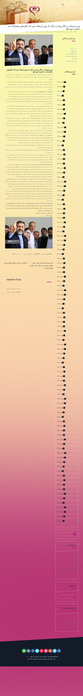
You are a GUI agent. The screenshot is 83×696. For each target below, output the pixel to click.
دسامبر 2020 (60, 385)
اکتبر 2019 (60, 448)
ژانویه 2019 (60, 489)
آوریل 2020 (60, 421)
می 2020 (59, 416)
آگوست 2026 (60, 82)
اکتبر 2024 (60, 177)
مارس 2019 (60, 480)
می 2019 (59, 471)
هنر (10, 292)
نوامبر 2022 (60, 281)
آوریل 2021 (60, 367)
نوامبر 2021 (60, 335)
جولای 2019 (60, 462)
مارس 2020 (60, 426)
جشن (17, 288)
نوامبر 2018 (60, 498)
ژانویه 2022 (60, 326)
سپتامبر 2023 (60, 236)
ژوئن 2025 (60, 141)
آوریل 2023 (60, 258)
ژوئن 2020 (60, 412)
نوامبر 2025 (60, 118)
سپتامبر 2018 (60, 507)
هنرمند (7, 292)
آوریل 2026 (60, 100)
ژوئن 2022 (60, 303)
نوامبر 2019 (60, 444)
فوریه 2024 (60, 213)
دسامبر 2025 (60, 113)
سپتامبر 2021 (60, 344)
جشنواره (14, 288)
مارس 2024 (60, 208)
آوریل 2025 (60, 150)
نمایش (13, 292)
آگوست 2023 (60, 240)
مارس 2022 (60, 317)
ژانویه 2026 (60, 109)
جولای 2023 (60, 245)
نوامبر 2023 (60, 226)
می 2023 (59, 254)
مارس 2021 (60, 371)
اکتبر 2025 (60, 122)
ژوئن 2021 (60, 358)
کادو (10, 288)
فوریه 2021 (60, 376)
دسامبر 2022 (60, 276)
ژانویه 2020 (60, 435)
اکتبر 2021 (60, 340)
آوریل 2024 (60, 204)
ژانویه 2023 (60, 272)
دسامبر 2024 (60, 168)
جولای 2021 (60, 353)
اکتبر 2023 (60, 231)
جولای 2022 (60, 299)
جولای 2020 (60, 407)
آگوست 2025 (60, 131)
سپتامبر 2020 (60, 398)
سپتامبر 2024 (60, 181)
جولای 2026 (60, 86)
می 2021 (59, 362)
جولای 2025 (60, 136)
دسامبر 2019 (60, 439)
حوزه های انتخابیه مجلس (71, 56)
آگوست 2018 (60, 511)
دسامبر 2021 (60, 331)
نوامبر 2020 (60, 389)
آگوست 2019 (60, 457)
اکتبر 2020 (60, 394)
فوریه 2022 (60, 321)
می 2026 (59, 95)
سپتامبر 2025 (60, 127)
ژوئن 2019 (60, 466)
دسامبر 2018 (60, 493)
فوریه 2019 (60, 484)
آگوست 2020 (60, 403)
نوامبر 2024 (60, 172)
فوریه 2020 (60, 430)
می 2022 (59, 308)
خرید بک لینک (73, 49)
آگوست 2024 (60, 186)
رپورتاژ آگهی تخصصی (71, 53)
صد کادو (48, 215)
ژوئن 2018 (60, 521)
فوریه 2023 (60, 267)
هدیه (7, 288)
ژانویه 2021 (60, 380)
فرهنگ (48, 203)
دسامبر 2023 (60, 222)
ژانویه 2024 (60, 217)
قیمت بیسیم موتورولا (72, 61)
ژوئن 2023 (60, 249)
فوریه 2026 (60, 104)
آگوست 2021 (60, 349)
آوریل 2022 (60, 312)
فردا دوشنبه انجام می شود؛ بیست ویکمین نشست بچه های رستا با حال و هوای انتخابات (41, 265)
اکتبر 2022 (60, 285)
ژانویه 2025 (60, 163)
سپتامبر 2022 (60, 290)
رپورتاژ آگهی (74, 51)
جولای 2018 (60, 516)
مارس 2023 (60, 263)
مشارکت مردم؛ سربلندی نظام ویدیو (16, 263)
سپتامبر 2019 (60, 453)
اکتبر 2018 (60, 502)
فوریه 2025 (60, 159)
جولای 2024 (60, 190)
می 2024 (59, 199)
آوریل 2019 (60, 475)
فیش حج (75, 58)
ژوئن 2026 (60, 91)
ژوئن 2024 (60, 195)
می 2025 (59, 145)
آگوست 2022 (60, 294)
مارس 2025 (60, 154)
